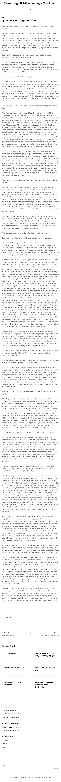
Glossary (4, 744)
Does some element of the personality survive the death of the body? (45, 684)
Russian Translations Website (11, 727)
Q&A (3, 17)
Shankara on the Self (8, 634)
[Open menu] (30, 9)
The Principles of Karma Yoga (49, 634)
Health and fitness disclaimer (11, 714)
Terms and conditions (9, 710)
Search (4, 765)
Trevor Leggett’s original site (11, 730)
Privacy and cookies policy (10, 717)
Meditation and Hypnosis (14, 668)
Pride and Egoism (11, 653)
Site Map (5, 740)
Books (4, 747)
